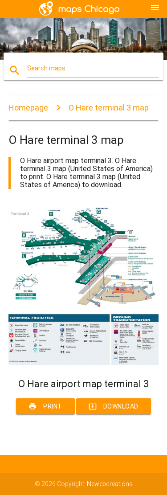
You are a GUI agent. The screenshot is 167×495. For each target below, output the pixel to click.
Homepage (28, 107)
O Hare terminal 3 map (109, 107)
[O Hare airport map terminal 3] (83, 362)
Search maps (46, 68)
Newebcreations (110, 483)
